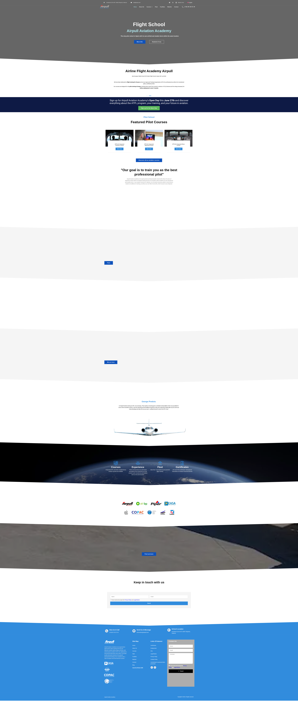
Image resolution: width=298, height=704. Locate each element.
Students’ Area (156, 41)
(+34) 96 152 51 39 (189, 6)
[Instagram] (155, 667)
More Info (140, 41)
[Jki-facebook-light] (152, 667)
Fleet (108, 263)
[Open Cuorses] (151, 7)
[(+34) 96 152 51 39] (183, 7)
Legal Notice (137, 599)
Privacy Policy (128, 599)
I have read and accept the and (125, 599)
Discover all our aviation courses (149, 160)
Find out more (149, 554)
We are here (111, 362)
